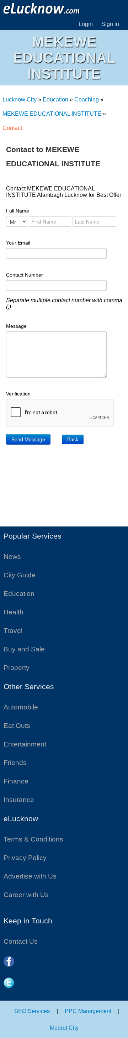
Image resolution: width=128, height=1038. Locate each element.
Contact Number (24, 275)
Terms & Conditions (33, 839)
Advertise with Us (30, 876)
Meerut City (64, 1028)
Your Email (18, 243)
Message (16, 326)
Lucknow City (19, 99)
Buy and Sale (24, 649)
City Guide (20, 575)
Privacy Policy (25, 857)
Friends (15, 762)
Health (13, 612)
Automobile (21, 707)
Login (86, 24)
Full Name (17, 211)
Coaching (86, 99)
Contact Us (21, 941)
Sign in (110, 24)
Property (17, 667)
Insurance (19, 799)
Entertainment (25, 744)
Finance (16, 781)
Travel (13, 630)
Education (55, 99)
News (12, 556)
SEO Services (32, 1011)
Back (72, 439)
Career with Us (26, 894)
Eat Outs (17, 725)
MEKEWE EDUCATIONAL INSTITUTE (51, 114)
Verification (18, 394)
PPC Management (88, 1011)
